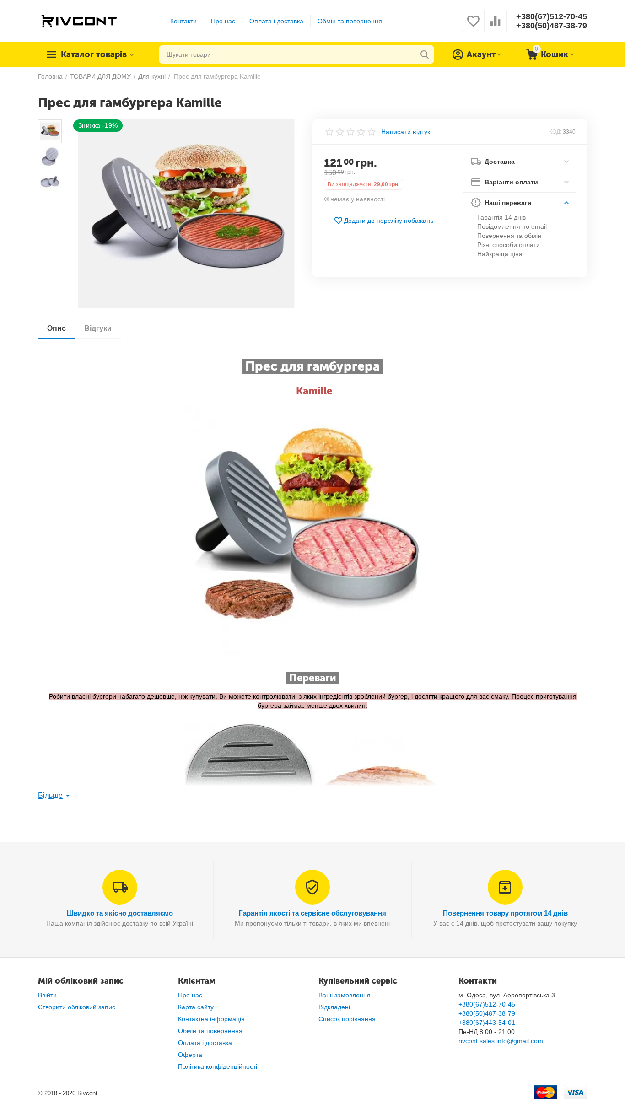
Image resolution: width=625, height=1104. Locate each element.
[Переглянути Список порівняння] (495, 26)
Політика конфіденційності (217, 1066)
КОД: (555, 132)
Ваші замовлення (344, 995)
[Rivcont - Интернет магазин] (79, 20)
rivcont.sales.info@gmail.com (500, 1041)
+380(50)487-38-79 (551, 25)
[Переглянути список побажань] (473, 26)
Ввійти (47, 995)
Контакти (183, 21)
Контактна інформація (211, 1019)
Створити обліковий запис (76, 1007)
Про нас (223, 21)
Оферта (190, 1054)
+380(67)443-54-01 (486, 1022)
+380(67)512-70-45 (551, 16)
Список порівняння (347, 1019)
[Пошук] (424, 54)
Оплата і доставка (276, 21)
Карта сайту (196, 1007)
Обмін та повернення (350, 21)
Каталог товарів (94, 54)
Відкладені (334, 1007)
